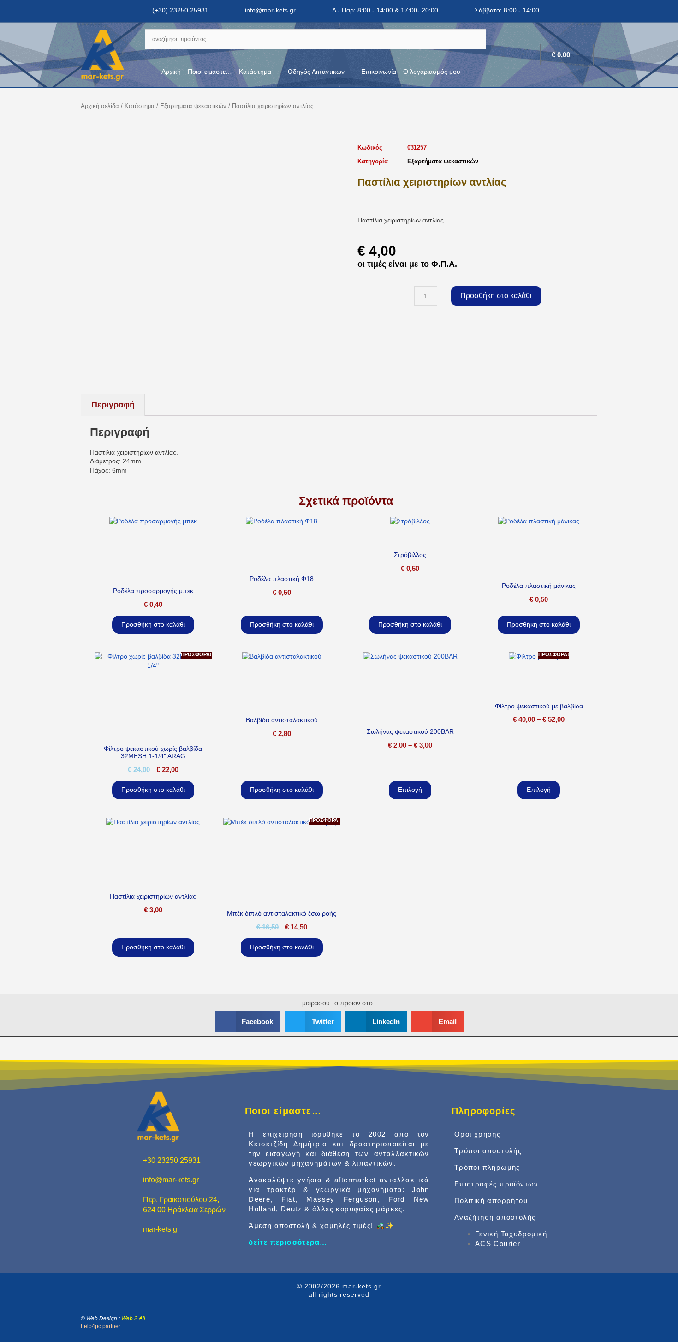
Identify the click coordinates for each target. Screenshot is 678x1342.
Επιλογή (410, 789)
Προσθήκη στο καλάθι (496, 296)
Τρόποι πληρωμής (487, 1167)
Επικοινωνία (378, 71)
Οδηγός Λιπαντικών (316, 71)
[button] (247, 1021)
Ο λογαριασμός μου (431, 71)
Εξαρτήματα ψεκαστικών (193, 105)
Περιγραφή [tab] (113, 404)
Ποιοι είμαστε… (210, 71)
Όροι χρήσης (477, 1134)
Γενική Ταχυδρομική (511, 1234)
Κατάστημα (255, 71)
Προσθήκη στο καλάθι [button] (153, 624)
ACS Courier (497, 1243)
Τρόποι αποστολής (488, 1151)
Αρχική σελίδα (100, 105)
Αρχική (171, 71)
